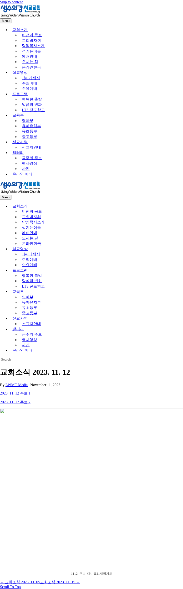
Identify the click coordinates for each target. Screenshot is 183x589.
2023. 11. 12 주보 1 (15, 393)
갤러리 (18, 153)
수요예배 (29, 88)
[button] (10, 587)
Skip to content (11, 2)
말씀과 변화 (32, 104)
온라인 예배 (22, 174)
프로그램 (20, 94)
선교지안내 (31, 147)
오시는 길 (30, 62)
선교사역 (20, 142)
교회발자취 (31, 40)
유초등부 (29, 131)
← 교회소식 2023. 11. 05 (20, 582)
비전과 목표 (32, 35)
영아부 (27, 121)
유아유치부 (31, 126)
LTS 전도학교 (33, 110)
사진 (26, 169)
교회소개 (20, 30)
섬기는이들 (31, 51)
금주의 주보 (32, 158)
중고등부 (29, 137)
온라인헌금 (31, 67)
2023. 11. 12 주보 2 (15, 402)
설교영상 (20, 72)
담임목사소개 (33, 46)
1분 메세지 (31, 78)
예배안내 (29, 56)
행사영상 (29, 163)
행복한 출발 (32, 99)
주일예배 (29, 83)
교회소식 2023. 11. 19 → (60, 582)
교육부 (18, 115)
